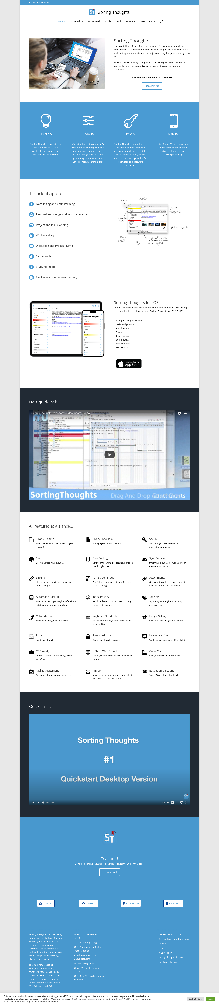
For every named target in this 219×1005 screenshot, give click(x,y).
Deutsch (44, 2)
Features (61, 21)
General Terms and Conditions (173, 939)
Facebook (175, 903)
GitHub (90, 903)
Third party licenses (168, 961)
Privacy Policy (165, 952)
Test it (107, 21)
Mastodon (132, 903)
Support (130, 21)
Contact (47, 903)
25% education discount (170, 934)
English (33, 2)
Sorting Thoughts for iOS (170, 957)
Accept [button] (210, 999)
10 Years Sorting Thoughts (87, 942)
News (142, 21)
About (152, 21)
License (162, 948)
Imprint (162, 943)
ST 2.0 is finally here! (84, 963)
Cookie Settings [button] (195, 999)
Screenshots (77, 21)
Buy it (118, 21)
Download (94, 21)
